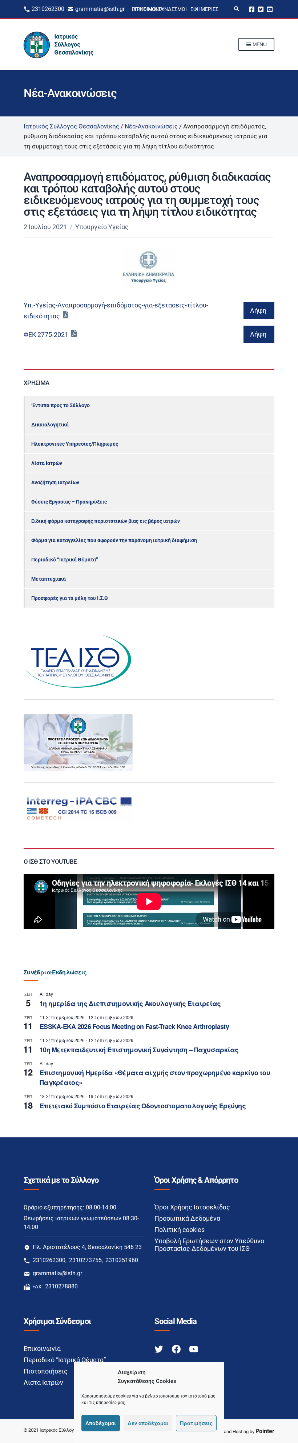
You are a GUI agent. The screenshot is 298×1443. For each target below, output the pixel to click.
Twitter (261, 9)
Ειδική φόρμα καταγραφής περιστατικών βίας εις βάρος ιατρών (105, 521)
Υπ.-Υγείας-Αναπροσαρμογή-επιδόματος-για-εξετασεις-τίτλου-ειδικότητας (116, 310)
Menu (258, 44)
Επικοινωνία (42, 1348)
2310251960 (121, 1260)
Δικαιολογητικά (50, 425)
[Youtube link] (193, 1348)
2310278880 (61, 1286)
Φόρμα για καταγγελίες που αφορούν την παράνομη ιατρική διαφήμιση (114, 540)
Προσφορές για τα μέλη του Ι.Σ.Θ (69, 598)
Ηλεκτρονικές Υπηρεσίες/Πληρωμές (74, 444)
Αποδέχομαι (100, 1423)
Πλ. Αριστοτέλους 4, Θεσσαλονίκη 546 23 (87, 1247)
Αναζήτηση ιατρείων (55, 482)
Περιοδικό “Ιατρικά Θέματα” (64, 560)
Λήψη (258, 310)
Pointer (264, 1431)
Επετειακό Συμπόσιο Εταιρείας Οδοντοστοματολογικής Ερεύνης (143, 1105)
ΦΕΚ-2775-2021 (46, 334)
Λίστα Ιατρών (46, 463)
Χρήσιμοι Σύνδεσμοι (160, 9)
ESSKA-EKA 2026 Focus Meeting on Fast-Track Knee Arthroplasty (134, 1026)
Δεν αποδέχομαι (148, 1423)
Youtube (270, 9)
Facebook (252, 9)
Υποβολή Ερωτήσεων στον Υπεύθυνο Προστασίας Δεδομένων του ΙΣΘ (209, 1244)
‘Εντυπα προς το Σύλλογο (60, 405)
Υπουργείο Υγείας (102, 227)
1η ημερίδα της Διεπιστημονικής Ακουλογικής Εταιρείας (130, 1003)
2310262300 (48, 8)
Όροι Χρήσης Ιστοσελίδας (192, 1207)
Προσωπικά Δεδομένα (187, 1218)
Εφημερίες (204, 9)
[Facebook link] (177, 1348)
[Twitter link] (159, 1348)
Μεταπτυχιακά (48, 579)
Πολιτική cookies (179, 1229)
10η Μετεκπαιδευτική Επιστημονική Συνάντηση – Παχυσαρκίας (139, 1049)
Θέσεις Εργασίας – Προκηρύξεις (69, 502)
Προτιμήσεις (196, 1423)
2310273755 (85, 1260)
